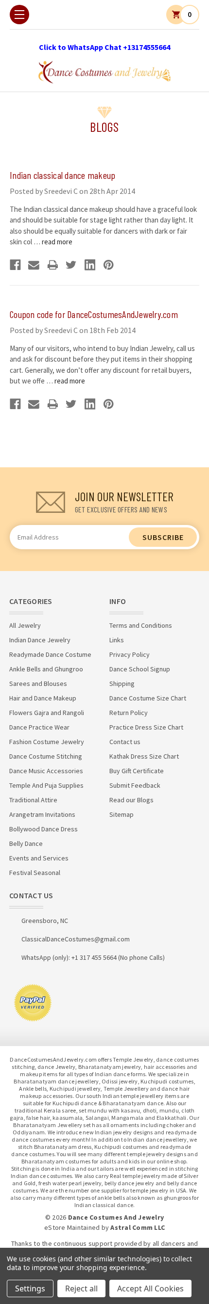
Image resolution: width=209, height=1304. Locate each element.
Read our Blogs (131, 799)
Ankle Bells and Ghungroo (46, 669)
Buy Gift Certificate (136, 770)
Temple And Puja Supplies (46, 785)
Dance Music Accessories (46, 770)
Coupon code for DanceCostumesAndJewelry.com (94, 314)
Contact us (124, 741)
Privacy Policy (129, 654)
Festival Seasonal (34, 872)
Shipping (122, 683)
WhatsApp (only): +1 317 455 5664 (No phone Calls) (93, 957)
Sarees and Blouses (38, 683)
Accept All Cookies (150, 1288)
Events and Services (39, 858)
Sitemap (121, 814)
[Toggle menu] (19, 14)
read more (57, 241)
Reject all (81, 1288)
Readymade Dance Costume (50, 654)
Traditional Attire (33, 799)
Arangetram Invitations (42, 814)
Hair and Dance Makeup (42, 698)
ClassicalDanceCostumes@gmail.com (75, 939)
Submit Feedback (134, 785)
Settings (30, 1288)
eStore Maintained (72, 1227)
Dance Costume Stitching (45, 756)
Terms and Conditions (140, 625)
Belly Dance (26, 843)
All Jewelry (25, 625)
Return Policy (128, 712)
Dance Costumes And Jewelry (116, 1217)
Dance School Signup (139, 669)
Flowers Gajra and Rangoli (46, 712)
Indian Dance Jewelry (39, 640)
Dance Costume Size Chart (147, 698)
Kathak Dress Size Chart (144, 756)
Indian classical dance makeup (62, 175)
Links (116, 640)
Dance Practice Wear (39, 727)
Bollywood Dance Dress (43, 829)
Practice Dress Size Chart (146, 727)
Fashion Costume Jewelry (46, 741)
